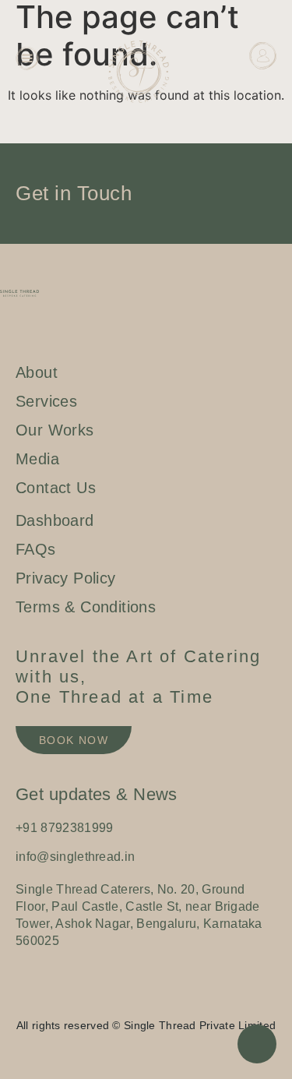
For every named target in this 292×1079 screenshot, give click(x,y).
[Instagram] (115, 1000)
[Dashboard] (262, 55)
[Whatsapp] (161, 1000)
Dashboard (251, 88)
